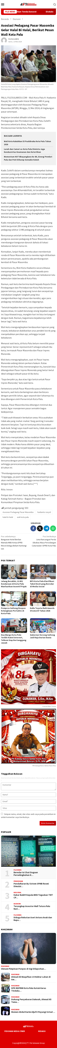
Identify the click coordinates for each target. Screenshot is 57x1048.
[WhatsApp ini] (53, 528)
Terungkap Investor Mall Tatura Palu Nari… (32, 907)
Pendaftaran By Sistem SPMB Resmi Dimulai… (31, 885)
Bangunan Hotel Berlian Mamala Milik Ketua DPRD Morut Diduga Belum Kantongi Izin (14, 542)
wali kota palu (23, 517)
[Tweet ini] (40, 528)
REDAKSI (42, 1031)
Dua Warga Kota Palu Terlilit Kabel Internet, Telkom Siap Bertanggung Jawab (13, 639)
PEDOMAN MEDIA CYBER (14, 1031)
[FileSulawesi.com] (28, 4)
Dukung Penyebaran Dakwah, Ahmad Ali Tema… (31, 1000)
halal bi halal (8, 517)
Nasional (17, 892)
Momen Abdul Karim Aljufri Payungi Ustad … (33, 1012)
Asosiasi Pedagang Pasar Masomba (18, 512)
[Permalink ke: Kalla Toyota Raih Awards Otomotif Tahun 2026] (43, 598)
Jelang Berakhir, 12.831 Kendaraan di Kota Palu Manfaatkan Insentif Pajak (14, 584)
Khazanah (5, 966)
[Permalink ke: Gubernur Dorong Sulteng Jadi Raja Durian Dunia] (43, 625)
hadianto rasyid (44, 512)
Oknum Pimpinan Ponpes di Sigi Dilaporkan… (23, 969)
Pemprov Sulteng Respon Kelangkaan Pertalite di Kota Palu (13, 611)
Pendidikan (18, 881)
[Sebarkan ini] (33, 528)
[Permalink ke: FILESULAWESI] (4, 40)
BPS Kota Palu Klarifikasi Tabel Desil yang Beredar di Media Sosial (42, 584)
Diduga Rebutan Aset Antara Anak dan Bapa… (33, 918)
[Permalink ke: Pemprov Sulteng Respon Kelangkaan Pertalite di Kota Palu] (14, 598)
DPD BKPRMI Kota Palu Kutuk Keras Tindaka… (28, 989)
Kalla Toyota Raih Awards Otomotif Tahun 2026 (42, 609)
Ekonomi (17, 904)
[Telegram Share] (46, 528)
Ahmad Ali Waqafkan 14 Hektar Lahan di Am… (31, 978)
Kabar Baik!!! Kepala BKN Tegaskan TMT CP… (33, 896)
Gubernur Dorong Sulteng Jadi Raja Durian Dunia (42, 636)
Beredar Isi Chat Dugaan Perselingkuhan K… (26, 873)
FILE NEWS (17, 870)
